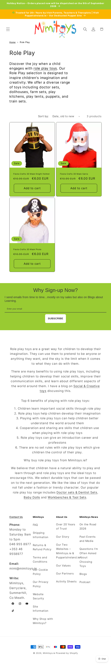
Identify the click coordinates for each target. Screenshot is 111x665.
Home (12, 42)
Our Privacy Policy (41, 584)
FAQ (35, 524)
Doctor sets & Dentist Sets (77, 492)
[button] (8, 29)
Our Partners (65, 573)
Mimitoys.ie (49, 653)
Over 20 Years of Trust (65, 526)
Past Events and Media (87, 538)
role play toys (45, 68)
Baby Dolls (32, 497)
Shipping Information (41, 535)
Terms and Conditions (40, 559)
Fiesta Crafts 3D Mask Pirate (27, 249)
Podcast (84, 582)
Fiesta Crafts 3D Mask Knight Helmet (31, 174)
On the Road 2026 (87, 526)
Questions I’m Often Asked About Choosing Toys (88, 557)
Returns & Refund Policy (42, 547)
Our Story (62, 536)
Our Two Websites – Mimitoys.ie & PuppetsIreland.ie (68, 551)
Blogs (83, 573)
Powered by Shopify (67, 653)
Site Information (41, 608)
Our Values (63, 565)
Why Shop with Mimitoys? (43, 621)
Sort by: (43, 116)
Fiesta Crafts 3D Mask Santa (74, 174)
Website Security (38, 596)
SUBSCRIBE (55, 318)
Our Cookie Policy (40, 571)
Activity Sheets (66, 581)
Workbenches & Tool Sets (67, 497)
